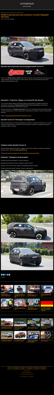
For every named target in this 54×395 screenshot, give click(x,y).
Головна (2, 12)
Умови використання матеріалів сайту (27, 374)
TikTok (36, 368)
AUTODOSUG (27, 4)
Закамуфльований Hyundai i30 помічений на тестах (18, 115)
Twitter (23, 368)
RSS (10, 368)
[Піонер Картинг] (27, 75)
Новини (5, 12)
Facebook (16, 368)
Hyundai (3, 103)
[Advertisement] (27, 28)
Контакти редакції (27, 370)
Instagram (30, 368)
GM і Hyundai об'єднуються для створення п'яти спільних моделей (22, 153)
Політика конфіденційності (27, 372)
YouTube (43, 368)
